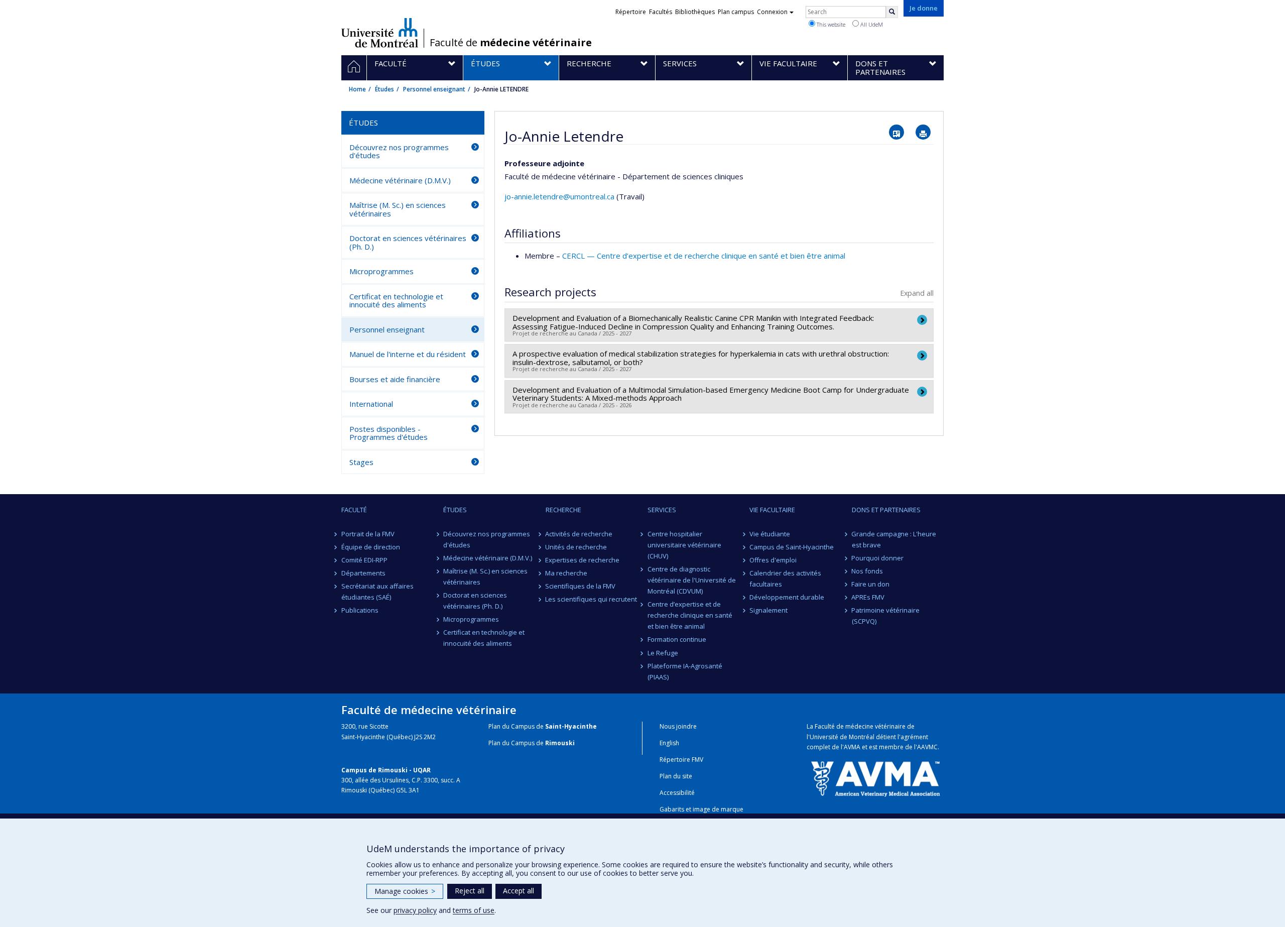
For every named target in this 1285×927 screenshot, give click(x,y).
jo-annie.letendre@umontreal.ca (559, 196)
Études (384, 89)
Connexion (772, 12)
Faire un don (871, 584)
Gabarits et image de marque (701, 809)
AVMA (852, 747)
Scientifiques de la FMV (581, 586)
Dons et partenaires (886, 509)
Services (662, 509)
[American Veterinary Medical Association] (875, 778)
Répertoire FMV (681, 759)
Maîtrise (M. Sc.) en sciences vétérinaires (397, 209)
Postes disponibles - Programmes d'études (388, 433)
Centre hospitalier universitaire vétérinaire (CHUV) (684, 544)
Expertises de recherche (583, 559)
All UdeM (871, 24)
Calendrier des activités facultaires (785, 578)
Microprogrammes (381, 271)
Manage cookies (404, 891)
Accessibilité (677, 792)
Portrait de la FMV (368, 533)
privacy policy (415, 910)
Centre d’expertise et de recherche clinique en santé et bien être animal (690, 615)
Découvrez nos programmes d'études (399, 151)
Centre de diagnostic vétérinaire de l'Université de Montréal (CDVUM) (692, 580)
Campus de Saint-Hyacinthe (791, 546)
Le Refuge (663, 652)
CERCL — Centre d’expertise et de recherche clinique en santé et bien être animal (703, 256)
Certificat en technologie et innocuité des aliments (396, 300)
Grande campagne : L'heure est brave (894, 539)
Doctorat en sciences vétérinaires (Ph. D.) (407, 242)
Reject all (469, 890)
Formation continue (677, 639)
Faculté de (511, 43)
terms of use (473, 910)
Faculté (354, 509)
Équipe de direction (370, 546)
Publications (359, 610)
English (669, 743)
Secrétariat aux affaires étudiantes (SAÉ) (377, 592)
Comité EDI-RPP (364, 559)
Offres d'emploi (773, 559)
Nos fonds (867, 570)
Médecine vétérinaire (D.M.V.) (400, 180)
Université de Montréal (379, 33)
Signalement (768, 610)
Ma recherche (567, 572)
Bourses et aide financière (394, 379)
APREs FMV (868, 597)
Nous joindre (678, 726)
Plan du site (676, 776)
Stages (361, 462)
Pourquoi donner (878, 557)
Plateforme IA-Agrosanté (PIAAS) (685, 671)
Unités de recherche (576, 546)
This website (830, 24)
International (371, 404)
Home (357, 89)
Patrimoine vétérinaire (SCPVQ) (886, 616)
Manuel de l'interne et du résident (407, 354)
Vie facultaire (772, 509)
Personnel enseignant (434, 89)
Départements (363, 572)
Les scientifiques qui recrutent (591, 599)
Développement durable (786, 597)
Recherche (563, 509)
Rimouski (560, 743)
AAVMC (927, 747)
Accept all (518, 890)
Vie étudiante (769, 533)
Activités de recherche (579, 533)
